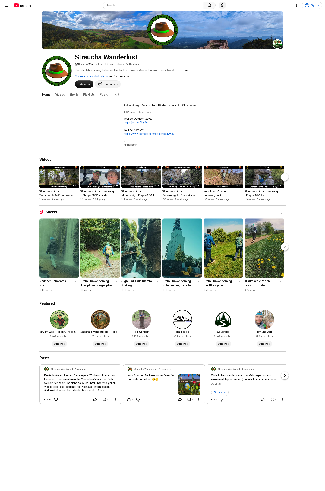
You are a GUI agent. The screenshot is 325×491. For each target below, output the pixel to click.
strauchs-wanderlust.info (92, 76)
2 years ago (165, 369)
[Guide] (7, 5)
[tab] (46, 94)
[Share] (95, 399)
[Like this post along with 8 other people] (129, 400)
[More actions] (77, 192)
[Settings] (296, 5)
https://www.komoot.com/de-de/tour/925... (149, 133)
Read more (130, 145)
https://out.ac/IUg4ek (136, 122)
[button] (130, 145)
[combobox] (154, 5)
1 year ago (80, 369)
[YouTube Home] (22, 5)
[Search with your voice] (222, 5)
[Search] (210, 5)
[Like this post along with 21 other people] (46, 400)
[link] (80, 385)
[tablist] (162, 94)
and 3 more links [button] (119, 76)
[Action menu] (115, 399)
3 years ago (248, 369)
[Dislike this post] (56, 400)
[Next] (285, 177)
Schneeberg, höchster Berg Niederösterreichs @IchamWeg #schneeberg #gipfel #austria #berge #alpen (161, 105)
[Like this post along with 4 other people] (213, 400)
